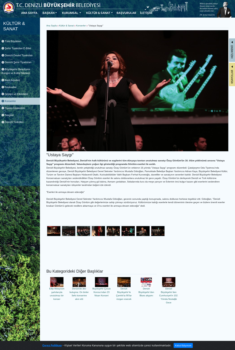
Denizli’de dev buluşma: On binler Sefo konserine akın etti (79, 293)
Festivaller (10, 87)
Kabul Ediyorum (183, 345)
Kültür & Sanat (66, 25)
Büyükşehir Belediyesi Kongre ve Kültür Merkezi (16, 71)
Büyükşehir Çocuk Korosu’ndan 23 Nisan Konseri (101, 292)
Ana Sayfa (51, 25)
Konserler (10, 101)
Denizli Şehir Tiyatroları (17, 62)
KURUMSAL (70, 13)
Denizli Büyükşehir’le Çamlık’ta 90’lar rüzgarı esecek (124, 293)
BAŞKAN (49, 13)
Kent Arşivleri (12, 80)
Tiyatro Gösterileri (14, 108)
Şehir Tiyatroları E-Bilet (17, 48)
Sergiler (9, 115)
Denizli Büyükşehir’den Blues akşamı (146, 292)
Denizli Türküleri (14, 122)
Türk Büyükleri (12, 41)
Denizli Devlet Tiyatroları (18, 55)
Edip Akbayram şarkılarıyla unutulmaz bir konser (56, 293)
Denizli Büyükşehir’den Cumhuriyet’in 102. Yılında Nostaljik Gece (168, 295)
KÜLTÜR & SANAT (98, 13)
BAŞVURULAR (126, 13)
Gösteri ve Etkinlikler (16, 94)
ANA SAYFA (29, 13)
